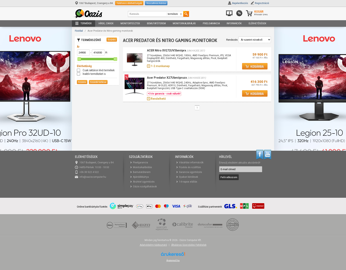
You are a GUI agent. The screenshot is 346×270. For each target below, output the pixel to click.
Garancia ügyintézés (190, 172)
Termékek (86, 23)
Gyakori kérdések (188, 177)
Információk (234, 23)
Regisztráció (262, 3)
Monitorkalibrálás (184, 23)
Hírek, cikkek (106, 23)
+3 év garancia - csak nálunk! (164, 93)
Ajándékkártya (141, 177)
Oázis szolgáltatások (145, 186)
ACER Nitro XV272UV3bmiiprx (166, 50)
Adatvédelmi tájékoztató (153, 245)
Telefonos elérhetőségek (129, 3)
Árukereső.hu (173, 260)
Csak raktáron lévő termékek (99, 70)
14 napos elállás (188, 181)
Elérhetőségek (257, 23)
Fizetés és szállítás (190, 167)
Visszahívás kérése (156, 3)
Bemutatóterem (156, 23)
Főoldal (79, 30)
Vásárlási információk (191, 162)
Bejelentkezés (240, 3)
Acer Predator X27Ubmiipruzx (167, 77)
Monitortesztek (130, 23)
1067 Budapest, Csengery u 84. (96, 3)
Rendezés (232, 39)
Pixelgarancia (211, 23)
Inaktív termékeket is (94, 73)
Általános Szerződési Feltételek (188, 245)
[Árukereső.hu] (173, 255)
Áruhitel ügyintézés (144, 181)
